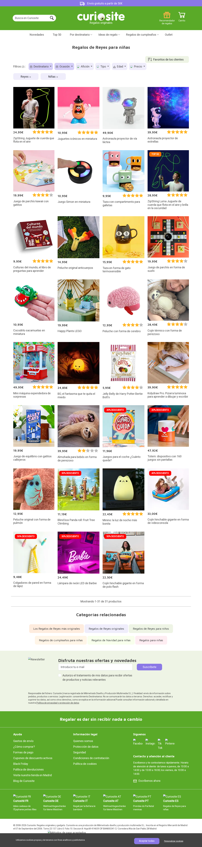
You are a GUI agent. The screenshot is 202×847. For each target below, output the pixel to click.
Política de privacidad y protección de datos (57, 703)
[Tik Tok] (160, 744)
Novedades (37, 34)
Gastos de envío (23, 741)
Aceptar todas (146, 840)
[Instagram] (150, 742)
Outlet (168, 34)
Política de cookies (85, 763)
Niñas (52, 76)
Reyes (25, 76)
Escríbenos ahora (149, 780)
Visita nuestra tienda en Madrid (32, 775)
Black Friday (20, 763)
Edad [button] (120, 66)
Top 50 (57, 34)
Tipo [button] (103, 66)
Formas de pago (23, 752)
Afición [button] (85, 66)
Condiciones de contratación (91, 758)
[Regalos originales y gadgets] (101, 15)
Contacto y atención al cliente (153, 756)
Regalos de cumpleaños (141, 34)
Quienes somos (83, 741)
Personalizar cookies (173, 841)
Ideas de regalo (107, 34)
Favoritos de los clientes (168, 59)
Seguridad (79, 752)
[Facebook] (138, 742)
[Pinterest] (170, 742)
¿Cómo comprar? (24, 746)
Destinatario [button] (41, 66)
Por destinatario (80, 34)
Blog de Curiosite (24, 781)
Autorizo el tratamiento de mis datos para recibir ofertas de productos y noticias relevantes (97, 677)
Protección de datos (85, 746)
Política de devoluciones (28, 769)
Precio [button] (138, 66)
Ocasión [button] (64, 66)
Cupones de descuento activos (32, 758)
